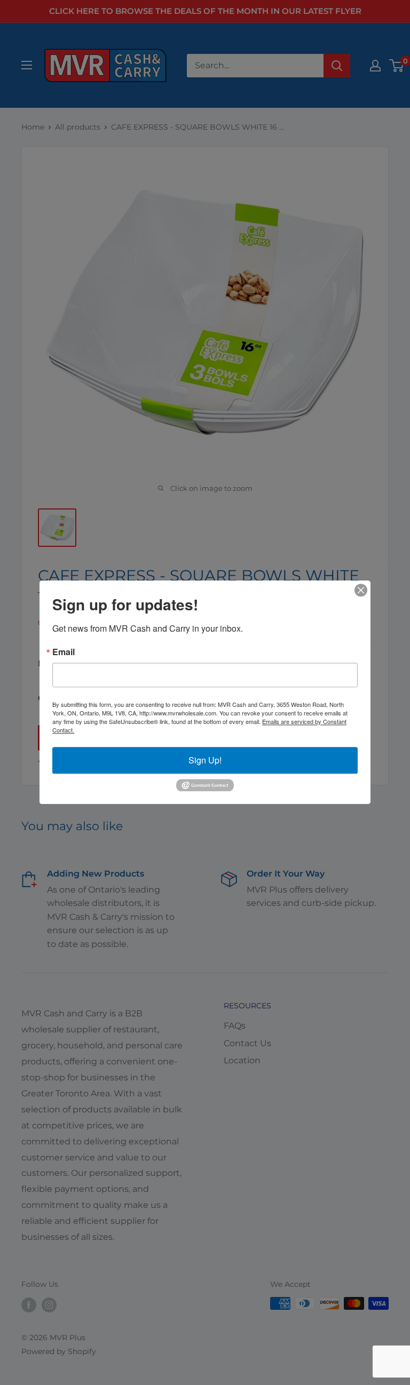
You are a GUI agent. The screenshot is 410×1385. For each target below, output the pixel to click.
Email (63, 652)
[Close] (360, 590)
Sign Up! (205, 760)
